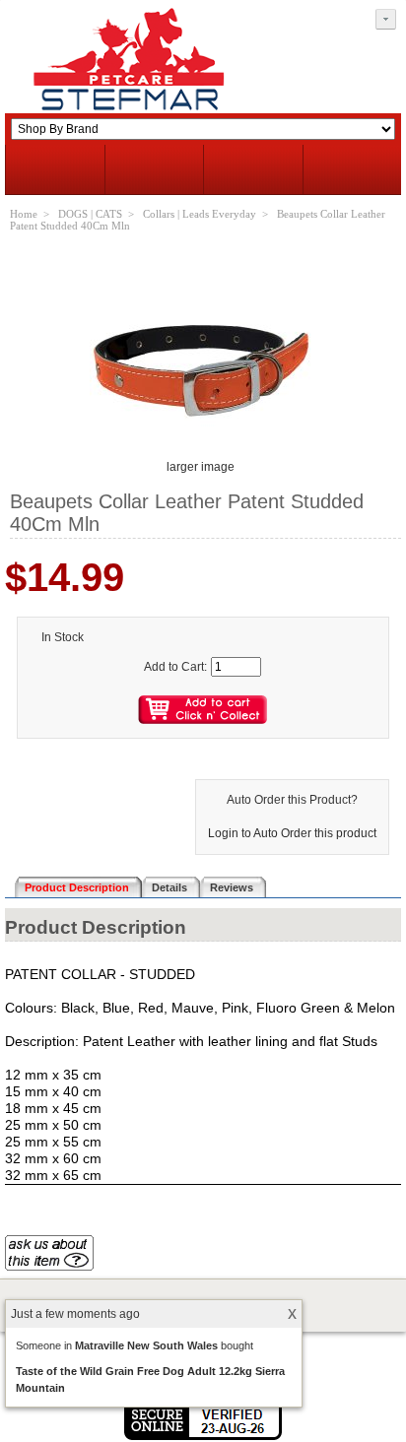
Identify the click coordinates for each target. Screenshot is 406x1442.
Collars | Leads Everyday (199, 214)
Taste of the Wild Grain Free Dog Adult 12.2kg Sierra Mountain (150, 1379)
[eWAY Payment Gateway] (203, 1436)
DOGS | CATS (90, 214)
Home (23, 214)
